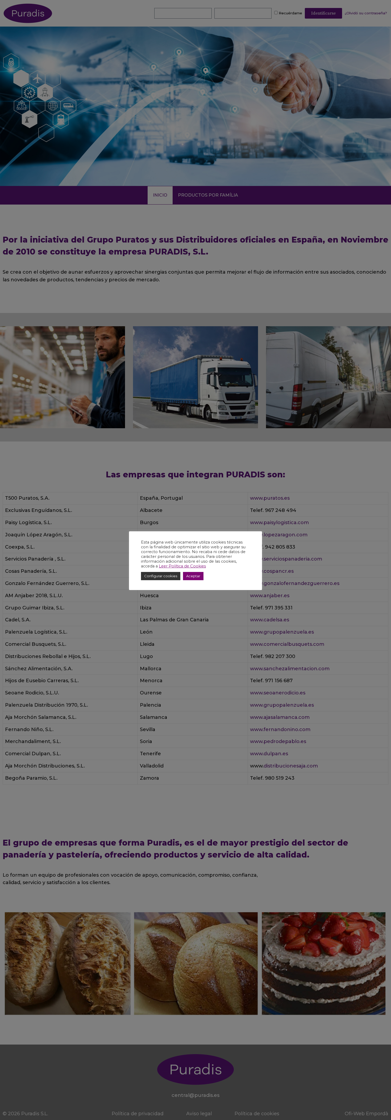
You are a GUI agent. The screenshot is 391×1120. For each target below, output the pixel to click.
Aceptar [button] (193, 576)
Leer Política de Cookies (182, 566)
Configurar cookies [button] (160, 576)
